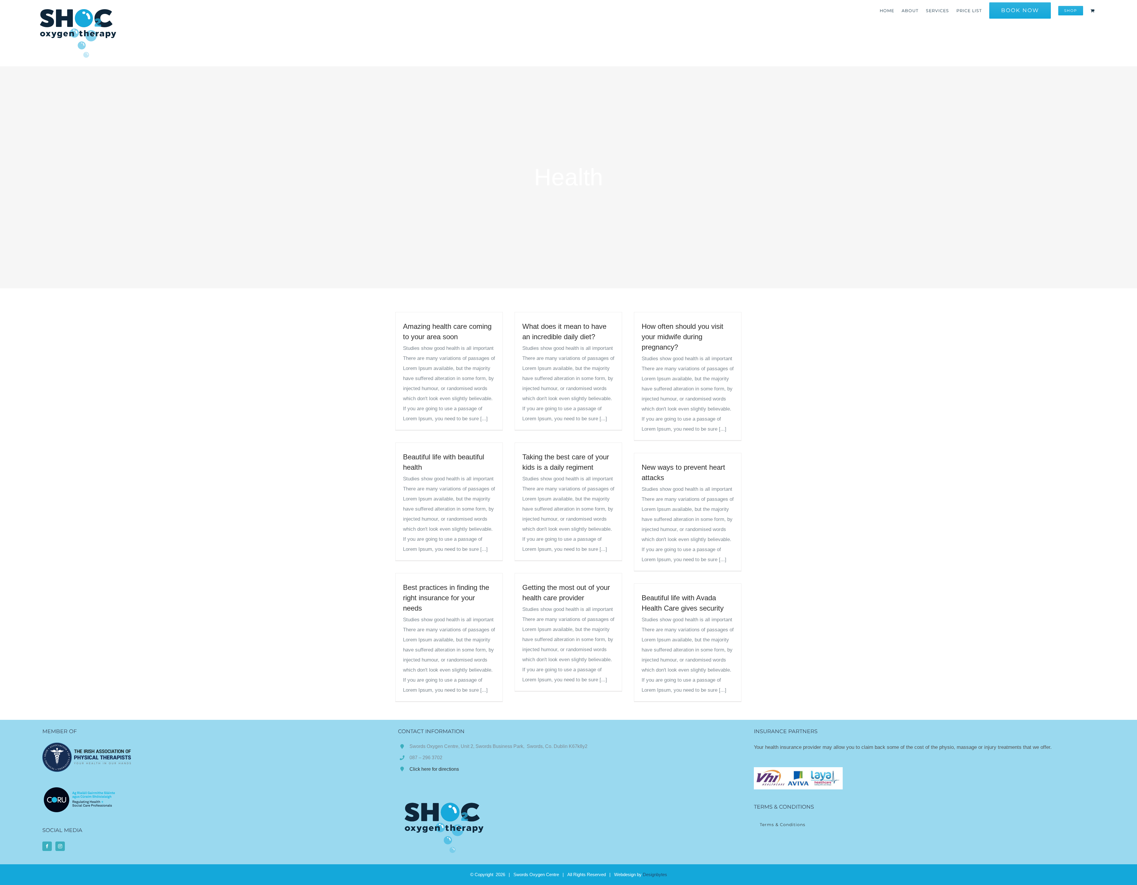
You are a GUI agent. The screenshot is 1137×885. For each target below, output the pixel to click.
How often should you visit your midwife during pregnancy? (682, 336)
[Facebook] (47, 846)
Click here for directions (434, 769)
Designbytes (655, 874)
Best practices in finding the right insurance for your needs (446, 597)
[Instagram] (60, 846)
